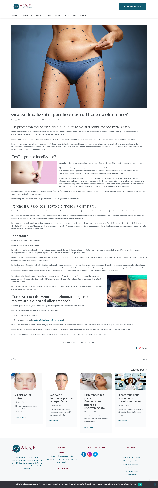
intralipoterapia (57, 320)
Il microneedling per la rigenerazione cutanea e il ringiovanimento (94, 401)
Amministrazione (33, 120)
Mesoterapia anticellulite (131, 464)
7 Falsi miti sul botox (24, 396)
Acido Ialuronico (131, 468)
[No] (155, 484)
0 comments (62, 120)
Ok (140, 484)
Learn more (19, 417)
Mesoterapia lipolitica (131, 461)
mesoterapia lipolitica (40, 320)
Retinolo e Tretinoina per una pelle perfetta (61, 398)
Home (131, 454)
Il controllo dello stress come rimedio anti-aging (129, 398)
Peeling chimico (131, 475)
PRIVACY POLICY (61, 469)
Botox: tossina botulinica (131, 457)
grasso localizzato (69, 342)
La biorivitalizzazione (131, 471)
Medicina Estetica (48, 120)
